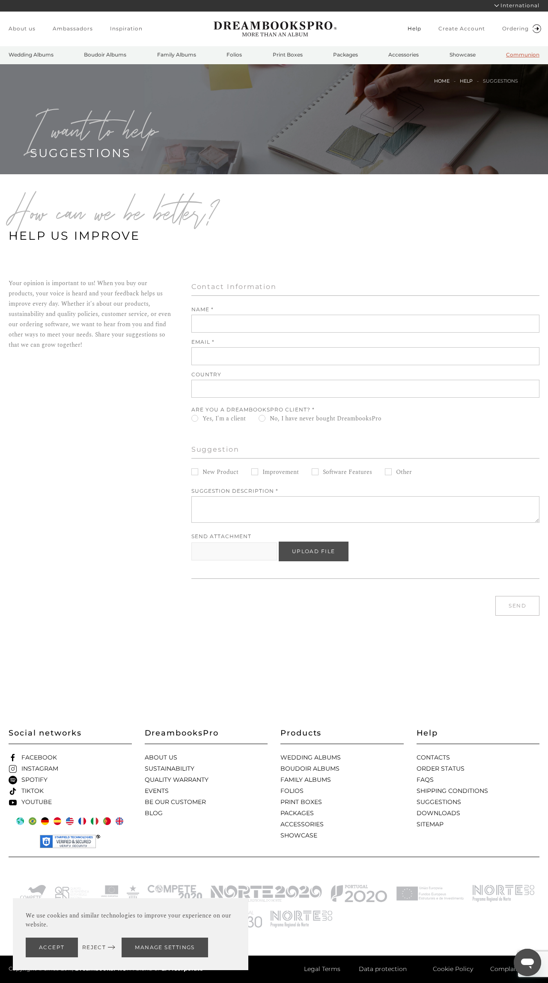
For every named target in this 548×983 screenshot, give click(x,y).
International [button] (519, 5)
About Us (161, 757)
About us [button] (22, 28)
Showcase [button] (463, 54)
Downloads (438, 813)
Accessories (302, 824)
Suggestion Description (234, 491)
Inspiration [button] (126, 28)
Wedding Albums (310, 757)
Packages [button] (345, 54)
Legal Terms (322, 969)
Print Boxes (301, 802)
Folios (292, 791)
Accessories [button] (403, 54)
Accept (52, 947)
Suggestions (439, 802)
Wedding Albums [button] (31, 54)
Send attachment (221, 536)
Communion (522, 54)
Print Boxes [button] (288, 54)
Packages (297, 813)
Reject (94, 947)
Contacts (433, 757)
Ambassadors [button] (73, 28)
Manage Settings (165, 947)
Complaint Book (514, 969)
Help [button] (414, 28)
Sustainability (169, 768)
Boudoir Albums (310, 768)
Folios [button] (234, 54)
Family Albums (305, 779)
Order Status (441, 768)
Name (202, 309)
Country (206, 374)
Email (202, 342)
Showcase (298, 835)
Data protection (383, 969)
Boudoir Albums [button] (105, 54)
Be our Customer (175, 802)
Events (157, 791)
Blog (154, 813)
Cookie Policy (453, 969)
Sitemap (430, 824)
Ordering (515, 28)
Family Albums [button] (176, 54)
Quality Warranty (176, 779)
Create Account (461, 28)
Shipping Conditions (452, 791)
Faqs (425, 779)
